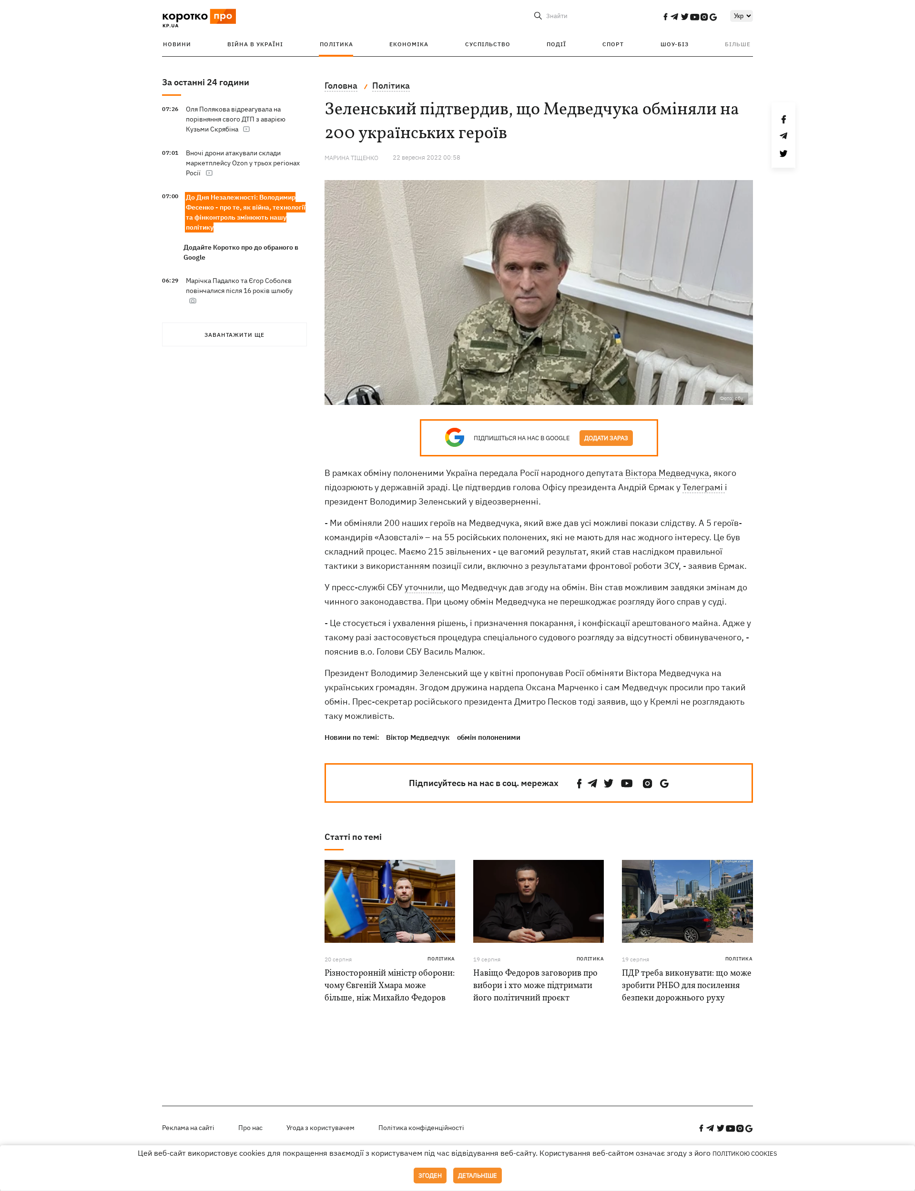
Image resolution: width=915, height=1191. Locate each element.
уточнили (424, 587)
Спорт (613, 44)
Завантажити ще (234, 334)
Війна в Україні (255, 44)
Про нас (250, 1127)
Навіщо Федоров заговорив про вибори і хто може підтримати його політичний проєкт (535, 986)
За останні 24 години (205, 82)
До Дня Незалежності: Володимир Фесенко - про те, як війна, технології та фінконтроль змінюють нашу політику (245, 212)
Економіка (408, 44)
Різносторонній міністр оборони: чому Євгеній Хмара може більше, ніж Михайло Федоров (390, 986)
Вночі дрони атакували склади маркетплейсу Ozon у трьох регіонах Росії (243, 163)
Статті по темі (353, 836)
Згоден (430, 1175)
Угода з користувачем (320, 1127)
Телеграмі (703, 487)
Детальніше (477, 1175)
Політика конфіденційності (421, 1127)
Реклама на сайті (188, 1127)
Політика (336, 44)
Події (556, 44)
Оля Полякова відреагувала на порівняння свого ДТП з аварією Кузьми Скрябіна (235, 119)
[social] (665, 16)
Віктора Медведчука (667, 472)
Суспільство (487, 44)
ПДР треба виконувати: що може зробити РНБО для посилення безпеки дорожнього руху (687, 986)
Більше (738, 44)
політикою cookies (744, 1154)
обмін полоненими (488, 737)
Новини (177, 44)
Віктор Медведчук (418, 737)
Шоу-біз (675, 44)
